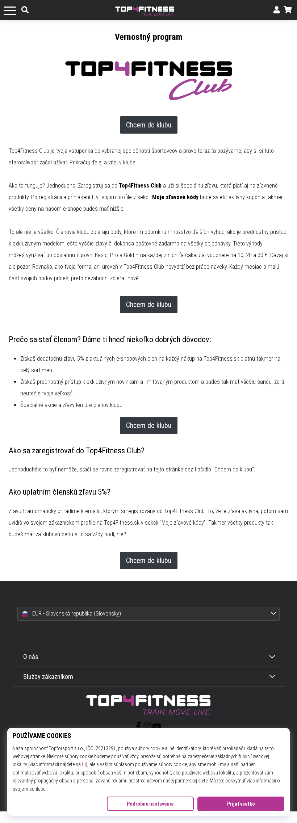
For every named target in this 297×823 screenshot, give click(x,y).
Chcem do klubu (148, 125)
